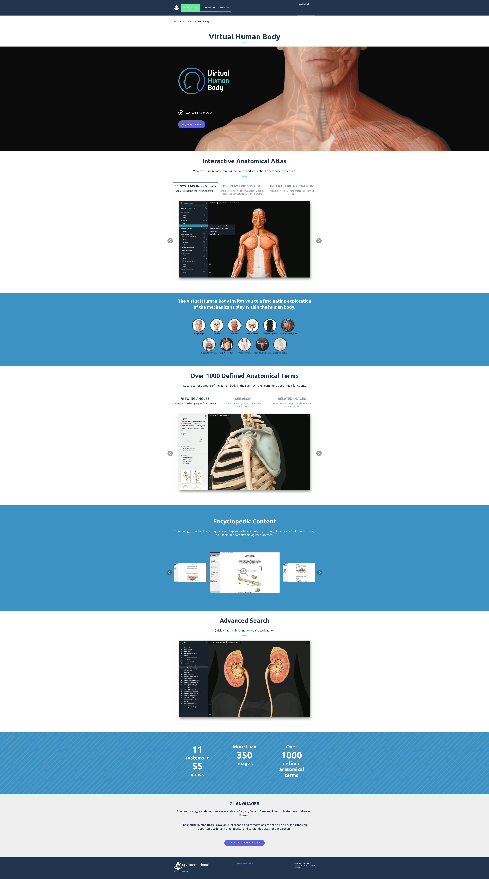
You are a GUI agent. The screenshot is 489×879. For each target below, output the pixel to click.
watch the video (195, 113)
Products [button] (190, 8)
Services (224, 7)
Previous (169, 572)
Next (319, 572)
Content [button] (209, 8)
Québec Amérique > (244, 863)
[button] (183, 230)
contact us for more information (244, 843)
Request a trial (191, 124)
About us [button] (304, 8)
